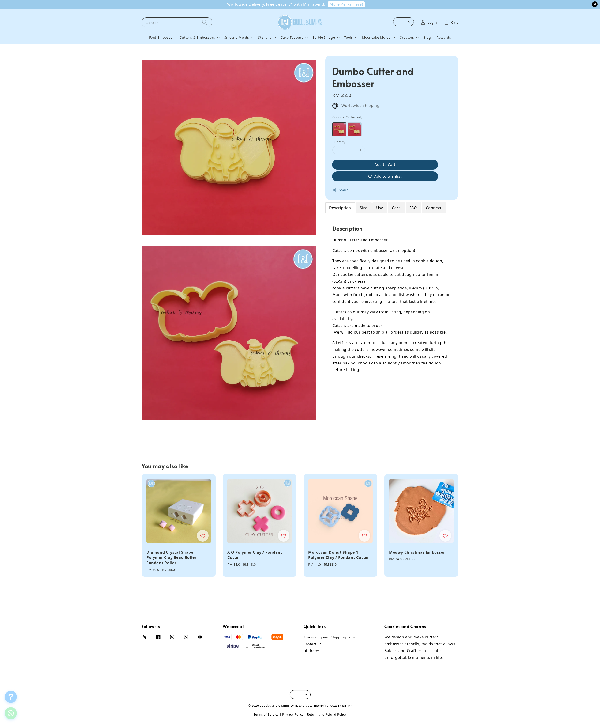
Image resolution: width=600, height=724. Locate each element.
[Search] (204, 22)
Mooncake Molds (376, 37)
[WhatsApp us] (11, 713)
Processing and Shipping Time (330, 637)
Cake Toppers (292, 37)
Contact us (313, 644)
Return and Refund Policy (326, 714)
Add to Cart (385, 164)
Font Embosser (161, 37)
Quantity (338, 142)
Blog (427, 37)
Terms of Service (266, 714)
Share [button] (344, 190)
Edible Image (323, 37)
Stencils (264, 37)
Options (347, 117)
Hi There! (311, 650)
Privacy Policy (293, 714)
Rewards (443, 37)
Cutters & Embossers (197, 37)
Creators (407, 37)
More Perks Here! (346, 4)
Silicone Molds (236, 37)
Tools (348, 37)
